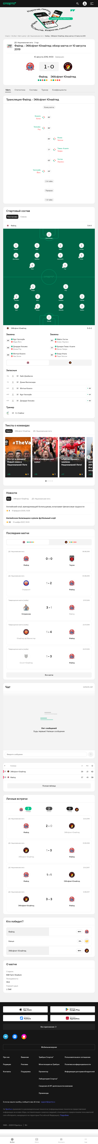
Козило (38, 116)
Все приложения (47, 1027)
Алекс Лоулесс (63, 342)
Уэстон (60, 159)
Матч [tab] (8, 90)
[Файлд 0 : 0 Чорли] (46, 80)
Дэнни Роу (17, 349)
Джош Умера (62, 349)
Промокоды (44, 1093)
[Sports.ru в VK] (15, 1037)
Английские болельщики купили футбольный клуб (31, 518)
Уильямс (37, 127)
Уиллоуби (37, 170)
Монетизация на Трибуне (49, 1064)
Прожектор (43, 1071)
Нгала (59, 137)
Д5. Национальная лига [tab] (41, 499)
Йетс (39, 172)
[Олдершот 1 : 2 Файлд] (44, 80)
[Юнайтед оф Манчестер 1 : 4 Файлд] (40, 80)
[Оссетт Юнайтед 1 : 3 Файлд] (38, 80)
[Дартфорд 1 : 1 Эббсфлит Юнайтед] (51, 80)
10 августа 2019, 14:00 (43, 56)
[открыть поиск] (78, 4)
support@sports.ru (48, 1102)
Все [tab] (8, 499)
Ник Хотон (17, 356)
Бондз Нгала (62, 354)
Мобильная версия (49, 1047)
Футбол (13, 36)
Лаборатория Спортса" (48, 1079)
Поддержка (25, 1071)
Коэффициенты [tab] (59, 90)
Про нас (6, 1057)
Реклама (24, 1064)
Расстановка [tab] (12, 217)
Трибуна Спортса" (46, 1057)
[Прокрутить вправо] (89, 457)
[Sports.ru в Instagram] (24, 1037)
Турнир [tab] (44, 90)
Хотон (38, 118)
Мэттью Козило (19, 354)
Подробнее (64, 1115)
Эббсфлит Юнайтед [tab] (21, 499)
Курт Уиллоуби (19, 339)
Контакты (7, 1071)
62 (10, 522)
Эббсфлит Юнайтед (63, 76)
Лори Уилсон (62, 356)
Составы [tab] (33, 90)
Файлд (43, 76)
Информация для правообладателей (80, 1071)
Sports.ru (8, 1109)
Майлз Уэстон (62, 339)
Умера (59, 151)
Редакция (7, 1064)
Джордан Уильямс (20, 346)
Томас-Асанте (63, 148)
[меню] (92, 3)
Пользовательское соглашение (77, 1057)
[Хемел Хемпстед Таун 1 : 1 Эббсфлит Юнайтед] (55, 80)
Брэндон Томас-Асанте (66, 346)
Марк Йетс (17, 342)
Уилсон (60, 140)
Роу (39, 129)
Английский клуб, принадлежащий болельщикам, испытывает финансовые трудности (45, 506)
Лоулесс (60, 162)
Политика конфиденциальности (78, 1064)
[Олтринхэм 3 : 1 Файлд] (42, 80)
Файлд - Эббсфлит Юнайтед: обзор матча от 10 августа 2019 (65, 36)
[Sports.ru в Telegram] (6, 1037)
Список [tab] (23, 217)
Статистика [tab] (20, 90)
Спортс (7, 36)
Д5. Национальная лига (35, 36)
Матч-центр (22, 36)
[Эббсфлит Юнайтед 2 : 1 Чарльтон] (53, 80)
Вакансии (25, 1057)
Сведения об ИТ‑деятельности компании (56, 1086)
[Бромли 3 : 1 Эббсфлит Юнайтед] (59, 80)
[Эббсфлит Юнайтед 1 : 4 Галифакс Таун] (57, 80)
